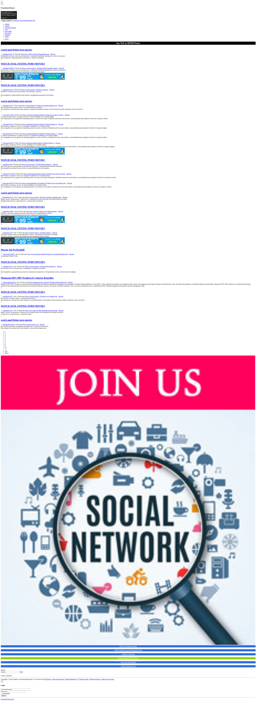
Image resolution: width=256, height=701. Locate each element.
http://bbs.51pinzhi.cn (45, 164)
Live (6, 29)
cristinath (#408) (8, 68)
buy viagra (28, 54)
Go (21, 672)
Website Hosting (95, 679)
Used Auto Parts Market (128, 662)
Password (4, 691)
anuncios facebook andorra (35, 115)
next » (7, 353)
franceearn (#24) (8, 134)
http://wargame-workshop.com (51, 197)
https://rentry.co (52, 134)
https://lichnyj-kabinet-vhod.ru (48, 68)
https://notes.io (46, 233)
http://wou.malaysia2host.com (47, 105)
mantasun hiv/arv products (41, 282)
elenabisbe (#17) (8, 197)
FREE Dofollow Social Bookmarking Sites (128, 650)
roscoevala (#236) (8, 254)
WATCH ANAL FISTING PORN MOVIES (23, 63)
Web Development (58, 679)
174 (6, 351)
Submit (7, 24)
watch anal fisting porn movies (16, 49)
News (6, 39)
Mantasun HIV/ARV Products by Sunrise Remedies (27, 278)
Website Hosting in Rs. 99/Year (128, 658)
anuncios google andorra (34, 143)
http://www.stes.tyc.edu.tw (55, 115)
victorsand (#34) (8, 124)
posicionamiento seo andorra (35, 134)
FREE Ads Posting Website (128, 646)
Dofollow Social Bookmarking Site (24, 20)
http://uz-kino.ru (43, 90)
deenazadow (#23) (8, 324)
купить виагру (31, 68)
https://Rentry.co (52, 124)
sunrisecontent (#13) (9, 282)
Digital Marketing (70, 679)
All (33, 54)
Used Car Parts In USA (128, 666)
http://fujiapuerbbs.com (42, 54)
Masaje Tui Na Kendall (12, 249)
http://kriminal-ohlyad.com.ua (48, 310)
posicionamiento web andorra (35, 183)
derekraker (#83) (8, 211)
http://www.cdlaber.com (49, 296)
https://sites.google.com (59, 282)
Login (7, 37)
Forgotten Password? (7, 699)
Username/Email (6, 689)
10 (5, 347)
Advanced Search (10, 28)
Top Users (8, 33)
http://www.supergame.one (48, 211)
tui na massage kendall (38, 254)
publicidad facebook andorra (35, 124)
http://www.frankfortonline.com (58, 254)
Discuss (52, 54)
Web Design (47, 679)
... (5, 349)
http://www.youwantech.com (57, 183)
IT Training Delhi (82, 679)
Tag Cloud (8, 31)
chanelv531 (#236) (9, 174)
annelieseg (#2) (7, 54)
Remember (6, 693)
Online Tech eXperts (107, 679)
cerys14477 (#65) (8, 115)
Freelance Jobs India (128, 654)
